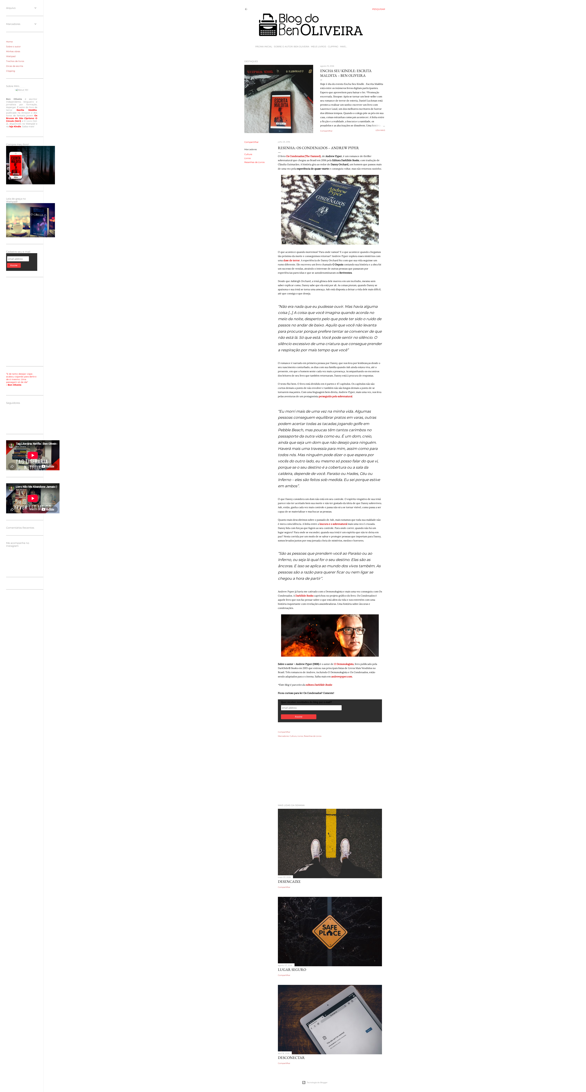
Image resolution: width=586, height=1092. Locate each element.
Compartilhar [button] (326, 131)
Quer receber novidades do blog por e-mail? (306, 702)
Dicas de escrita (14, 66)
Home (9, 41)
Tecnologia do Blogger (317, 1082)
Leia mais (380, 130)
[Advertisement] (314, 775)
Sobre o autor (13, 46)
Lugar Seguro (292, 969)
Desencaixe (289, 881)
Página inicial (263, 46)
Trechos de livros (15, 61)
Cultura (248, 154)
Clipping (333, 46)
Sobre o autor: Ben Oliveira (291, 46)
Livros (247, 158)
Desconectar (291, 1057)
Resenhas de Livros (254, 162)
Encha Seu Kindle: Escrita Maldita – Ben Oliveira (346, 73)
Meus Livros (318, 46)
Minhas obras (13, 51)
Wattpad (10, 56)
